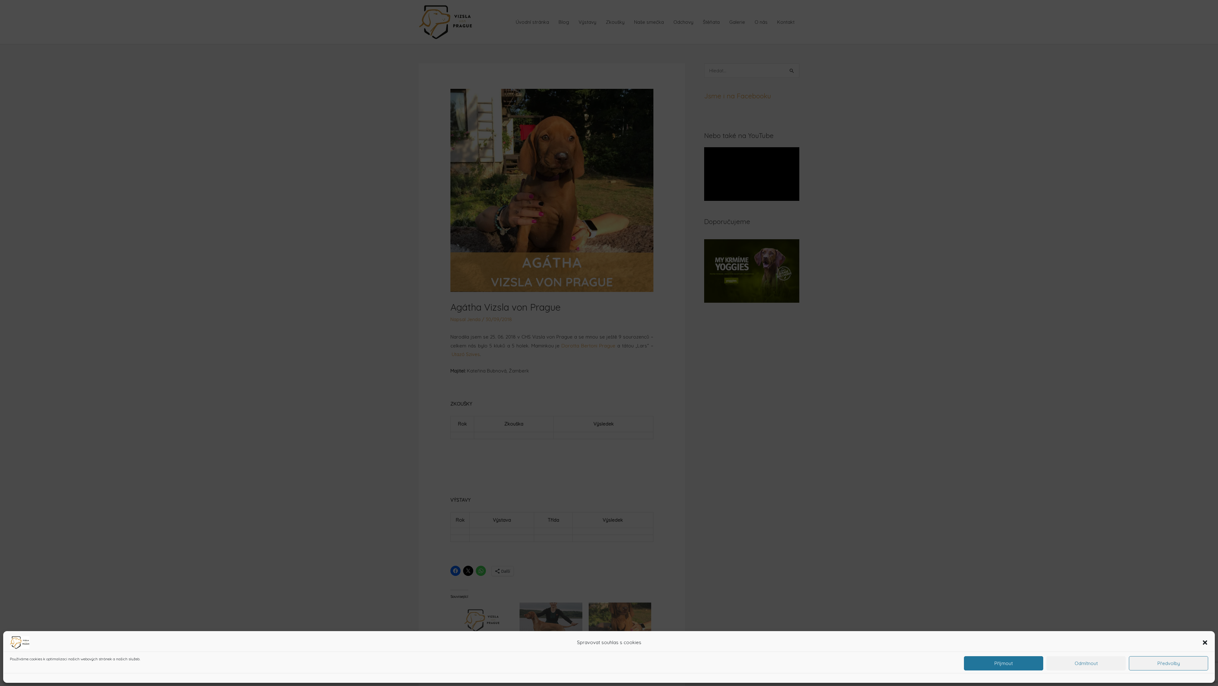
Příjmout (1003, 663)
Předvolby (1168, 663)
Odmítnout (1086, 663)
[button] (1205, 642)
